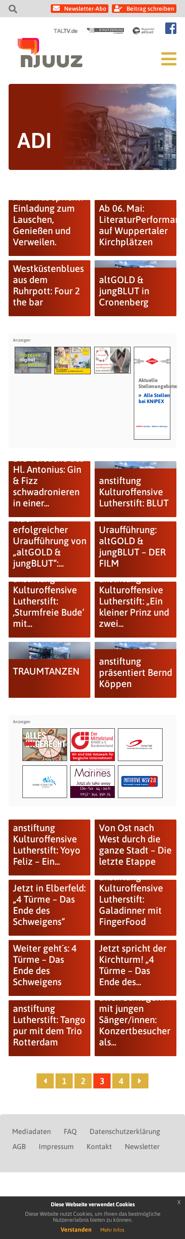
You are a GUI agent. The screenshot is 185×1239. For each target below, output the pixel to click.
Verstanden (76, 1229)
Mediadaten (31, 1131)
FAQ (70, 1131)
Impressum (56, 1146)
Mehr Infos (112, 1230)
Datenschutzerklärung (124, 1131)
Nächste (139, 1080)
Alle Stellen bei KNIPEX (154, 397)
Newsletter (142, 1146)
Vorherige (45, 1080)
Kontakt (99, 1146)
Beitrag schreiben (150, 8)
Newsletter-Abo (85, 8)
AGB (19, 1146)
